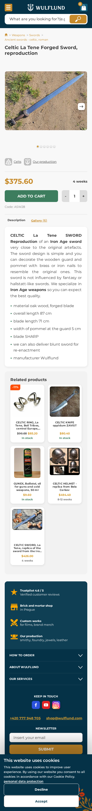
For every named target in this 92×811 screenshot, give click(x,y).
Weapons (18, 35)
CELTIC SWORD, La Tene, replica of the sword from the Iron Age (27, 549)
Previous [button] (10, 106)
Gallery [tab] (39, 220)
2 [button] (41, 147)
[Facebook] (36, 705)
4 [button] (48, 147)
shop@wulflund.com (64, 718)
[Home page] (6, 35)
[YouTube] (46, 705)
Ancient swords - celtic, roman (26, 39)
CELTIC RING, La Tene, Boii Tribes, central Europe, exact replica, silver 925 (27, 429)
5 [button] (51, 147)
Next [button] (81, 106)
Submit (46, 749)
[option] (46, 101)
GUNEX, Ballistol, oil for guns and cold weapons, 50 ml (27, 486)
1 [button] (38, 147)
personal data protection (23, 781)
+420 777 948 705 (25, 718)
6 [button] (54, 147)
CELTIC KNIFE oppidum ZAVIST (65, 424)
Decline (41, 789)
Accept (41, 801)
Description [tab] (16, 220)
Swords (34, 35)
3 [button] (44, 147)
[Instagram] (56, 705)
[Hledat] (78, 19)
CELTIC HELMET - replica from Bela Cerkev (65, 486)
